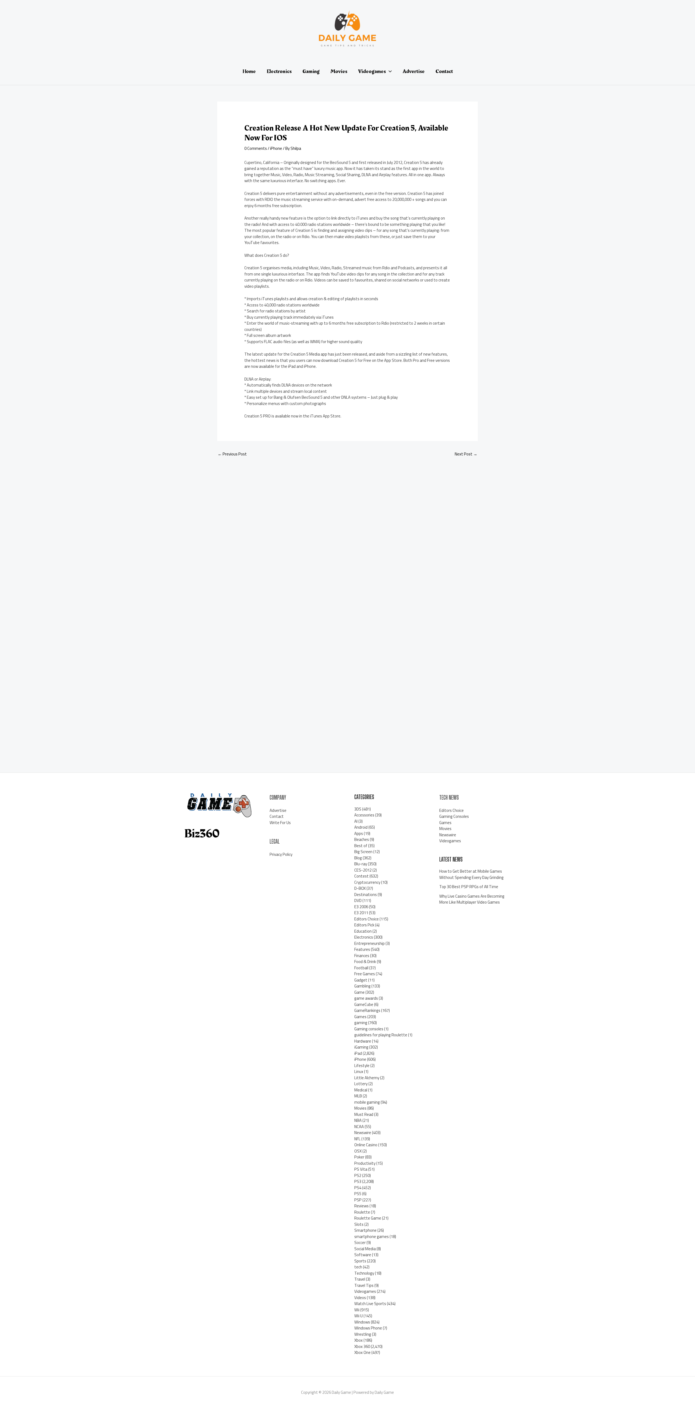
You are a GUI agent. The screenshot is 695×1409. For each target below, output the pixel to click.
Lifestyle (361, 1065)
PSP (358, 1200)
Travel (359, 1279)
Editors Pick (364, 925)
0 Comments (255, 148)
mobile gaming (367, 1102)
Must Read (363, 1114)
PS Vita (360, 1169)
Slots (359, 1224)
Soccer (360, 1242)
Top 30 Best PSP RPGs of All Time (468, 887)
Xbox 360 (362, 1346)
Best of (360, 846)
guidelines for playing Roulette (380, 1035)
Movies (360, 1108)
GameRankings (367, 1010)
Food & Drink (365, 961)
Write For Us (280, 823)
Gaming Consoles (454, 816)
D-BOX (360, 888)
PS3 (357, 1181)
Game (359, 992)
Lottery (361, 1084)
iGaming (361, 1047)
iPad (358, 1053)
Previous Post (232, 454)
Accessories (364, 815)
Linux (358, 1071)
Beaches (361, 839)
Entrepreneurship (369, 943)
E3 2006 (361, 907)
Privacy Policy (281, 854)
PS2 (357, 1175)
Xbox (358, 1340)
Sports (360, 1261)
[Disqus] (347, 533)
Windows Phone (368, 1328)
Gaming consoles (368, 1029)
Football (361, 968)
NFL (357, 1139)
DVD (358, 900)
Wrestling (362, 1334)
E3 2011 (361, 913)
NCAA (359, 1127)
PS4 (357, 1188)
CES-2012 (363, 870)
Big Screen (363, 852)
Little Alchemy (366, 1078)
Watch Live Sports (370, 1303)
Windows (362, 1322)
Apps (358, 833)
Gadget (360, 980)
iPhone (276, 148)
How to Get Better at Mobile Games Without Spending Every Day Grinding (471, 874)
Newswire (362, 1132)
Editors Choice (366, 919)
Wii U (358, 1316)
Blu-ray (360, 864)
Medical (360, 1090)
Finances (361, 956)
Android (361, 827)
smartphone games (371, 1236)
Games (360, 1017)
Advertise (278, 810)
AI (356, 821)
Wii (356, 1310)
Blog (358, 858)
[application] (389, 71)
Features (362, 949)
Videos (360, 1298)
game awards (366, 998)
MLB (358, 1096)
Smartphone (365, 1230)
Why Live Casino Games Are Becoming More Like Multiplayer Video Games (471, 899)
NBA (358, 1120)
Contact (277, 816)
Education (363, 931)
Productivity (364, 1163)
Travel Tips (364, 1285)
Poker (359, 1157)
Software (362, 1255)
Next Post (466, 454)
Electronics (363, 937)
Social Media (365, 1249)
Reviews (361, 1206)
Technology (364, 1273)
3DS (357, 809)
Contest (361, 876)
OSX (358, 1151)
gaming (360, 1023)
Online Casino (365, 1145)
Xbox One (362, 1352)
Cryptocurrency (367, 882)
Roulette (362, 1212)
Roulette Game (367, 1218)
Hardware (362, 1041)
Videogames (365, 1291)
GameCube (363, 1004)
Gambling (362, 986)
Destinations (365, 894)
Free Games (364, 974)
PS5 (357, 1194)
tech (358, 1267)
